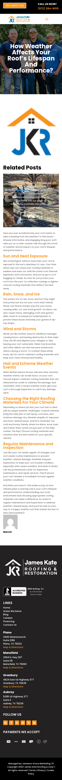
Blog (5, 614)
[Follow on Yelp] (17, 722)
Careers (8, 618)
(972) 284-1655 (48, 8)
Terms (32, 770)
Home (6, 607)
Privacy (41, 770)
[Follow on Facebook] (11, 722)
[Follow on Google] (5, 722)
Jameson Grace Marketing (36, 763)
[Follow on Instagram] (22, 722)
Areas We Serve (12, 611)
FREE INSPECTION (15, 5)
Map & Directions (13, 647)
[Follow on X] (28, 722)
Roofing (23, 193)
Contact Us (10, 625)
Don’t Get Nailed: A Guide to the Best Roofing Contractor (31, 184)
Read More (31, 216)
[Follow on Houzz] (34, 722)
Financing (8, 621)
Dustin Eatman (22, 190)
